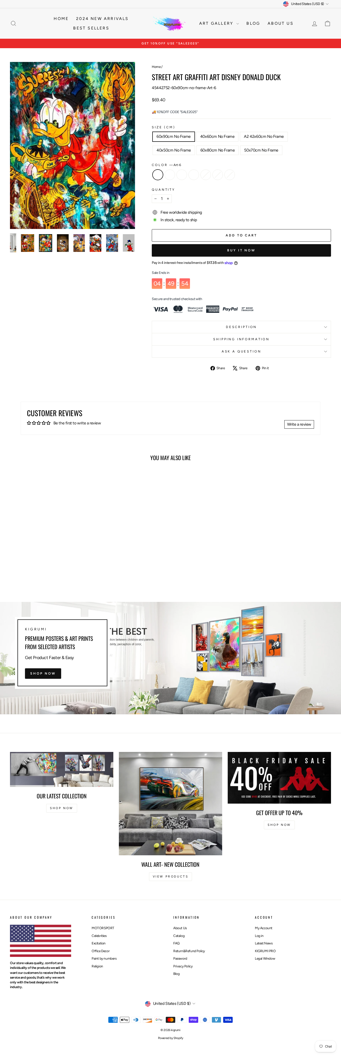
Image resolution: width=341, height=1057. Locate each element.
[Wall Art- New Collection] (170, 803)
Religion (97, 966)
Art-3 (194, 175)
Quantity (163, 189)
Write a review (299, 424)
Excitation (99, 943)
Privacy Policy (182, 966)
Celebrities (99, 936)
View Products (170, 876)
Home (61, 18)
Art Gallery (217, 23)
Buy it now (241, 250)
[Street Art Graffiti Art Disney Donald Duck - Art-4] (41, 572)
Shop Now (43, 673)
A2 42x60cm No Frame (264, 136)
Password (180, 958)
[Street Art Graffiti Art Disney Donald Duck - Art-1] (61, 572)
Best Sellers (91, 28)
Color (166, 165)
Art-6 (158, 175)
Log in (259, 936)
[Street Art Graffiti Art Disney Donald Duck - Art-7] (68, 572)
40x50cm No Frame (174, 150)
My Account (263, 928)
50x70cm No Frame (261, 150)
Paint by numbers (104, 958)
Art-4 (182, 175)
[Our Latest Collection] (61, 769)
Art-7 (230, 175)
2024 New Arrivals (102, 18)
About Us (180, 928)
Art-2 (206, 175)
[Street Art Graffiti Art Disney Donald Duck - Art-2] (54, 572)
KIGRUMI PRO (265, 951)
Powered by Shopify (170, 1038)
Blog (253, 23)
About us (281, 23)
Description (241, 327)
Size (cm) (163, 127)
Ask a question (241, 351)
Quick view (48, 545)
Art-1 (218, 175)
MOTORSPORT (103, 928)
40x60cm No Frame (217, 136)
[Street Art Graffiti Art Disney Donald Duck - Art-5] (34, 572)
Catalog (178, 936)
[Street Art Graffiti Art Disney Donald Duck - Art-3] (48, 572)
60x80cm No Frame (217, 150)
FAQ (176, 943)
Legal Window (265, 958)
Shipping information (241, 339)
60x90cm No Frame (174, 136)
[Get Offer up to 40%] (279, 778)
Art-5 (170, 175)
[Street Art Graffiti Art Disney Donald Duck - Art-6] (27, 572)
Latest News (264, 943)
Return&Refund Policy (189, 951)
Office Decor (101, 951)
